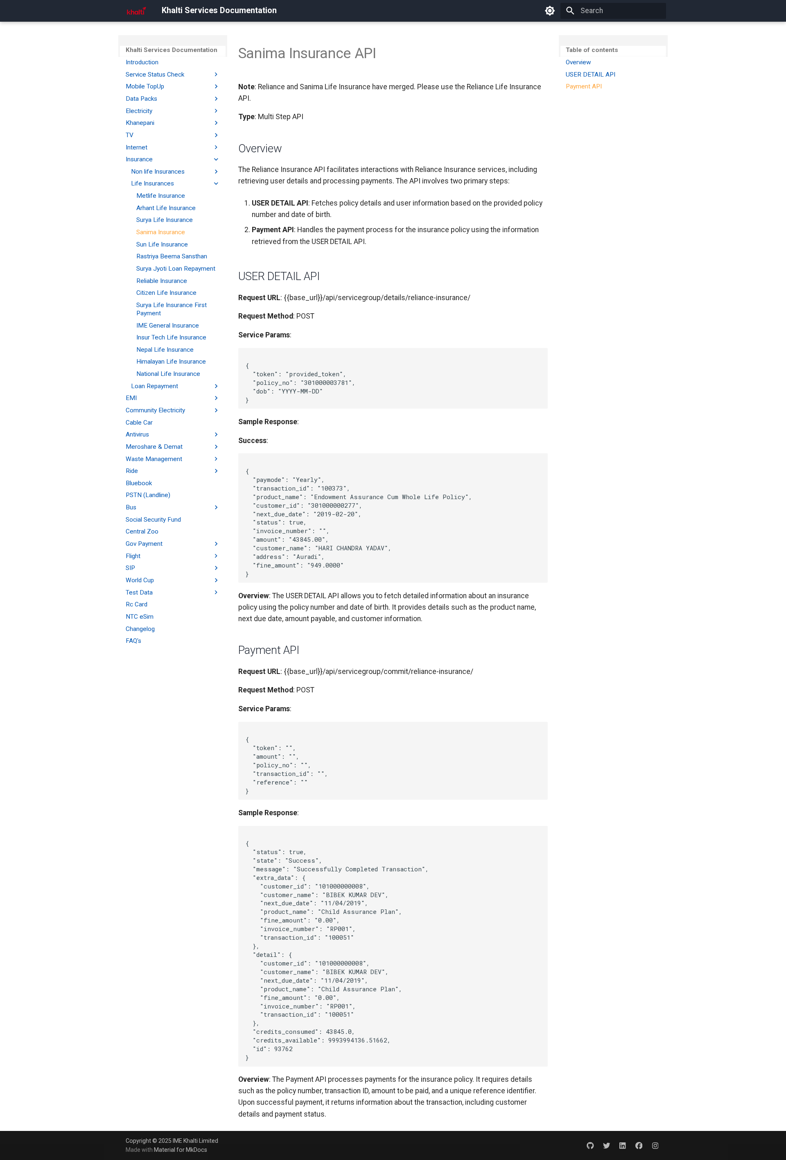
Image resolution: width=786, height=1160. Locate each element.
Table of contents (592, 50)
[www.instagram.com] (655, 1145)
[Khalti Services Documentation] (136, 11)
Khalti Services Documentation (171, 50)
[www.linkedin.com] (622, 1145)
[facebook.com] (639, 1145)
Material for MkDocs (180, 1149)
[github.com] (590, 1145)
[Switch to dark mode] (550, 11)
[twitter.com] (606, 1145)
